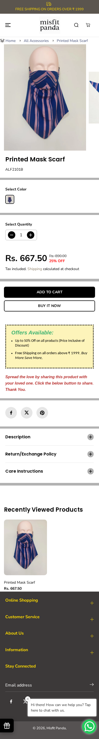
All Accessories (36, 40)
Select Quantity (18, 224)
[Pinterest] (42, 413)
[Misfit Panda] (49, 25)
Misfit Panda (56, 728)
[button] (7, 25)
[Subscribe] (92, 685)
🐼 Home (8, 40)
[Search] (76, 25)
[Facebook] (11, 413)
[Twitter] (26, 413)
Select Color (15, 189)
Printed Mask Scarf (72, 40)
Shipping (34, 268)
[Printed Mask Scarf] (45, 97)
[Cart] (88, 25)
